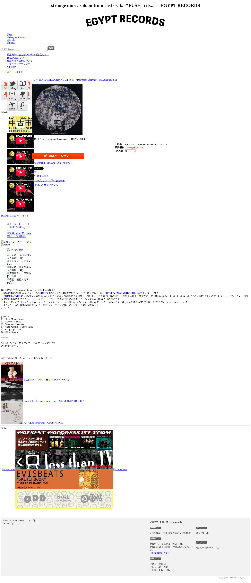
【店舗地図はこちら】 (161, 553)
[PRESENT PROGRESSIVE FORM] (64, 448)
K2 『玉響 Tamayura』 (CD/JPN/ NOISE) (44, 422)
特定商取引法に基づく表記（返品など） (28, 54)
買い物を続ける (40, 176)
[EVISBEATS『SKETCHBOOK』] (64, 488)
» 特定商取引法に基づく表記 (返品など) (52, 163)
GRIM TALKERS (12, 296)
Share (35, 171)
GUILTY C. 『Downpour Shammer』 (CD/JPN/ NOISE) (90, 80)
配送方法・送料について (20, 60)
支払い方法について (17, 57)
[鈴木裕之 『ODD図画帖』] (64, 507)
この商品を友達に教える (45, 185)
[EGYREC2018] (125, 30)
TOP (34, 80)
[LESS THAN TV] (64, 468)
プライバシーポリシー (18, 63)
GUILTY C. (45, 293)
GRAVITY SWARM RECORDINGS (122, 293)
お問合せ (11, 67)
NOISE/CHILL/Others (49, 80)
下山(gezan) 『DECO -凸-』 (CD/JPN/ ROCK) (46, 379)
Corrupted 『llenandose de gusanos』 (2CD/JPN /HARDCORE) (54, 401)
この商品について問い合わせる (48, 180)
